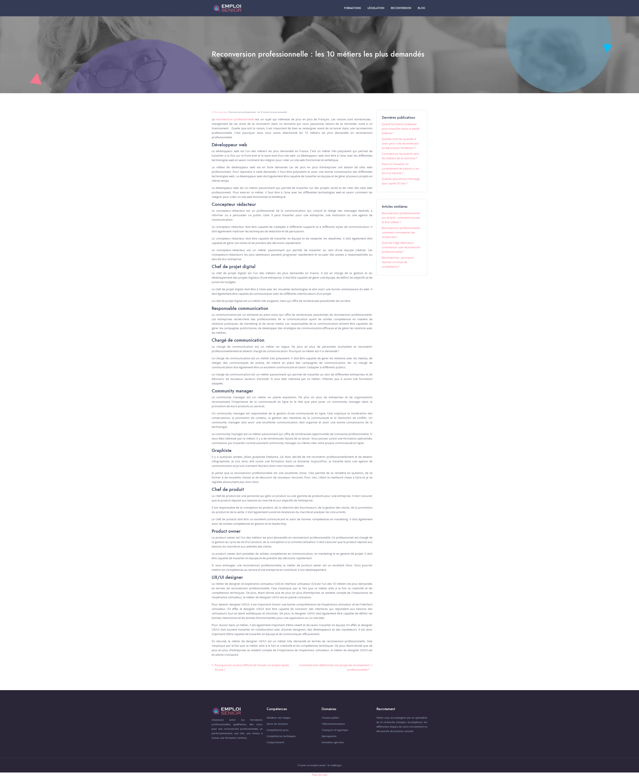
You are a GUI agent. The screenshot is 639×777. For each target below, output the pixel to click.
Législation (376, 8)
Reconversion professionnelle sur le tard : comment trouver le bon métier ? (401, 217)
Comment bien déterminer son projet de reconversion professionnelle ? (334, 667)
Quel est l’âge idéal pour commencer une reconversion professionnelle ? (401, 247)
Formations (352, 8)
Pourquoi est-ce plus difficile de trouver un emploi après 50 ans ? (252, 667)
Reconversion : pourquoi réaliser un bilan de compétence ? (398, 262)
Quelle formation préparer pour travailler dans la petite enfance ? (401, 128)
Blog (421, 8)
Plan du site (319, 775)
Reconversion (401, 8)
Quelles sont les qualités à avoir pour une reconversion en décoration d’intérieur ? (400, 143)
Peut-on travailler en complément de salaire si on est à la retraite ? (400, 168)
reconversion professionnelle (235, 119)
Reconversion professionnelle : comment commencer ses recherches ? (401, 232)
